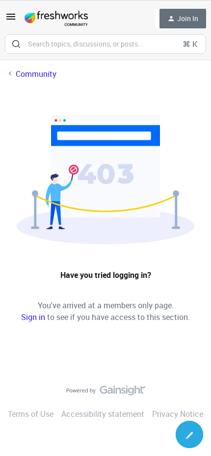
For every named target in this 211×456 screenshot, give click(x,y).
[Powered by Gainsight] (105, 393)
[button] (11, 19)
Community (36, 73)
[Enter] (16, 44)
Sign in (33, 317)
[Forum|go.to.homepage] (56, 18)
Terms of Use (30, 414)
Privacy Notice (177, 414)
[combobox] (105, 44)
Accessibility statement (102, 414)
